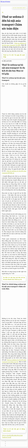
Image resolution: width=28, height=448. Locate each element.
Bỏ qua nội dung (5, 1)
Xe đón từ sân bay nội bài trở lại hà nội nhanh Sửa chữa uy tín (14, 278)
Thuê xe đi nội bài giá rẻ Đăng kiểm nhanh (14, 430)
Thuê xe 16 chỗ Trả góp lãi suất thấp (14, 56)
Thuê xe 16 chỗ (6, 437)
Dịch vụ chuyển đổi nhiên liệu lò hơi (12, 435)
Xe (2, 12)
